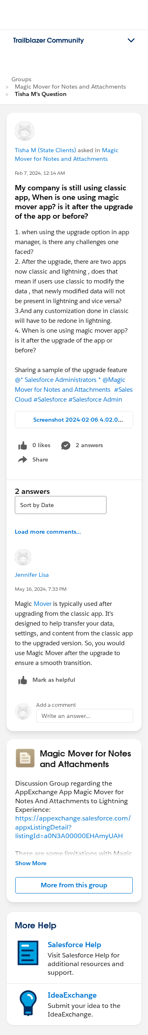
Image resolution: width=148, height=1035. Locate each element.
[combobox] (60, 505)
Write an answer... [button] (66, 716)
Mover (42, 604)
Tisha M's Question (41, 94)
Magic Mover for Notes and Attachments (70, 86)
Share (32, 461)
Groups (21, 79)
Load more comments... (48, 531)
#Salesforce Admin (95, 399)
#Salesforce (50, 399)
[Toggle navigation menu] (131, 41)
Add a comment (56, 704)
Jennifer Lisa (32, 574)
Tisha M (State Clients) (45, 150)
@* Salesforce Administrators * (58, 380)
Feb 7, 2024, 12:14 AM (40, 172)
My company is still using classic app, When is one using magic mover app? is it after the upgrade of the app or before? (74, 202)
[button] (74, 885)
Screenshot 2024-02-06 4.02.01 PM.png (89, 419)
